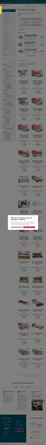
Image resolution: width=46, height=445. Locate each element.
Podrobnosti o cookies (25, 224)
